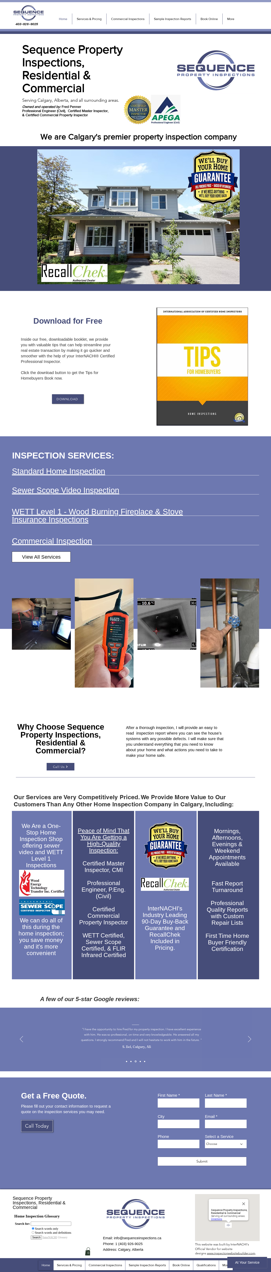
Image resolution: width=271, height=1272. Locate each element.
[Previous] (21, 1039)
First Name (167, 1095)
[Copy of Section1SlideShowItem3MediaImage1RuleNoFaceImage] (140, 1061)
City (161, 1117)
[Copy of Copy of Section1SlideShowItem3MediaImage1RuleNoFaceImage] (144, 1061)
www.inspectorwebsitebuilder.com (231, 1253)
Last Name (214, 1095)
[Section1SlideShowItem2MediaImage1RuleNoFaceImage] (131, 1061)
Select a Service (219, 1137)
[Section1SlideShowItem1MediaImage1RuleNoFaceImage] (126, 1061)
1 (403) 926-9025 (129, 1244)
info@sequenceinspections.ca (137, 1238)
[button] (88, 1251)
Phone (163, 1137)
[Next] (249, 1039)
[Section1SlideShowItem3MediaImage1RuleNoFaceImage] (135, 1061)
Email (210, 1117)
